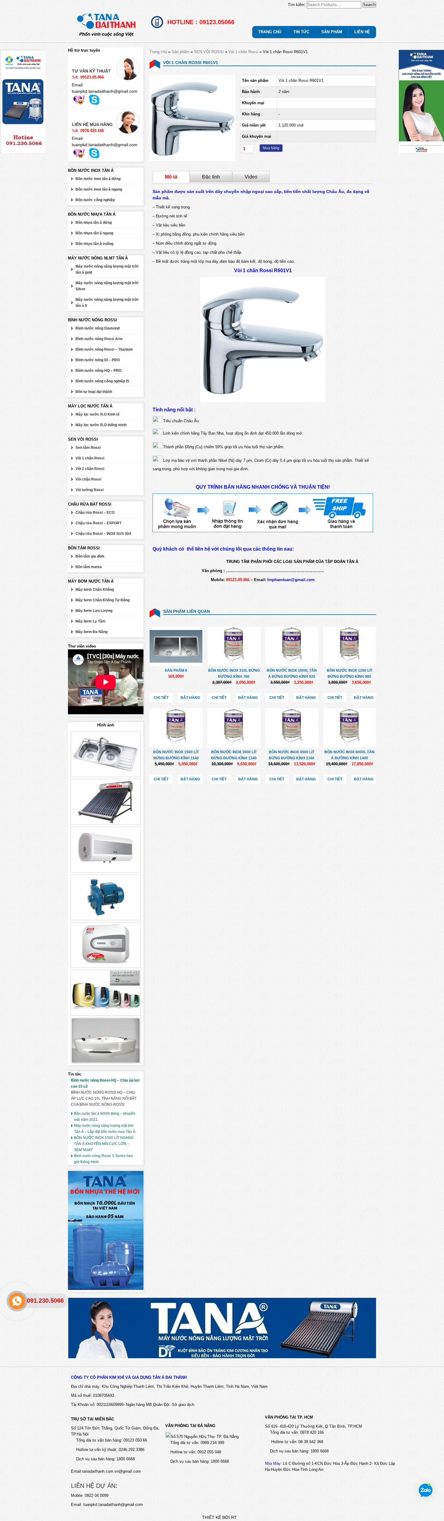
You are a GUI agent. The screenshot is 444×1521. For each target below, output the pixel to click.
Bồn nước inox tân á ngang (99, 189)
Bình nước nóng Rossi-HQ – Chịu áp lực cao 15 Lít (105, 1083)
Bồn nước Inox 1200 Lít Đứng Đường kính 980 (349, 673)
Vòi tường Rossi (90, 490)
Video (251, 176)
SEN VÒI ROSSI (209, 52)
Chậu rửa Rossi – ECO (95, 512)
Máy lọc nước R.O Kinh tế (98, 414)
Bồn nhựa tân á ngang (94, 233)
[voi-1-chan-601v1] (193, 159)
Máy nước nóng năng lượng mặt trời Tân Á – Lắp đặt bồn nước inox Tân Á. (105, 1129)
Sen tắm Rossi (88, 447)
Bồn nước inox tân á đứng (98, 179)
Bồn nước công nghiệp (95, 200)
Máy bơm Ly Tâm (90, 621)
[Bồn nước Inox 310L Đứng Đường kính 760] (234, 646)
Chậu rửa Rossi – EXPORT (98, 523)
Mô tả (171, 176)
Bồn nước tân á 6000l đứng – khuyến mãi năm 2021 (104, 1116)
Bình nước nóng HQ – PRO (98, 370)
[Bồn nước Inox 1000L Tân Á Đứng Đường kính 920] (291, 646)
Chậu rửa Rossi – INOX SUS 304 (103, 534)
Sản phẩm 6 (176, 670)
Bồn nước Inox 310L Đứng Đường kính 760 (234, 673)
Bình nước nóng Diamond (98, 328)
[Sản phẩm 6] (176, 646)
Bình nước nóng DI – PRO (98, 360)
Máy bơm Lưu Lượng (94, 611)
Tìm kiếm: (297, 4)
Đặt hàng (190, 698)
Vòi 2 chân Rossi (90, 469)
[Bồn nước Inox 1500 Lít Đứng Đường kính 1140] (176, 728)
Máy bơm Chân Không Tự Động (103, 600)
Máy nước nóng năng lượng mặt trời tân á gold (107, 269)
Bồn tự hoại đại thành (94, 392)
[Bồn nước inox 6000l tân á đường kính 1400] (349, 728)
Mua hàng (271, 148)
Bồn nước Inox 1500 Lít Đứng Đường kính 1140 (176, 755)
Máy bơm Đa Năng (92, 632)
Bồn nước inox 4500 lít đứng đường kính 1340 (291, 755)
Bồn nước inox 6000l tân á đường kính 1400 (349, 755)
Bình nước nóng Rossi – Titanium (104, 349)
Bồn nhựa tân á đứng (94, 222)
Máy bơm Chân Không (95, 589)
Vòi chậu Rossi (88, 479)
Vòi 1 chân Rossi (243, 52)
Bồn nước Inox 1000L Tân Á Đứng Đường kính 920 (292, 673)
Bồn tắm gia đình (90, 556)
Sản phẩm (180, 52)
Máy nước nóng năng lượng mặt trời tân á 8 (107, 302)
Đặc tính (211, 176)
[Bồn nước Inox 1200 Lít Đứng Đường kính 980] (349, 646)
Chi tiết (161, 698)
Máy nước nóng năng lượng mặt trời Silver (107, 286)
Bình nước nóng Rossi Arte (99, 339)
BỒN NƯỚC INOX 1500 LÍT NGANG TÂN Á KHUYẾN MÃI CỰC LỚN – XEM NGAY (104, 1144)
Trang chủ (158, 52)
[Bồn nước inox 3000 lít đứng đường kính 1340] (234, 728)
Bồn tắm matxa (89, 567)
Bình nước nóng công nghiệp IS (102, 381)
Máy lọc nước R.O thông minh (101, 425)
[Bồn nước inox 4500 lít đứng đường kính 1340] (291, 728)
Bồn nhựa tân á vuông (94, 244)
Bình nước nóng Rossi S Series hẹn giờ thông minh (103, 1159)
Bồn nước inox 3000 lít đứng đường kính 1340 (234, 755)
